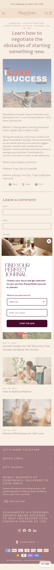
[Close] (49, 241)
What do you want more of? (19, 295)
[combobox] (27, 302)
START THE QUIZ (27, 323)
